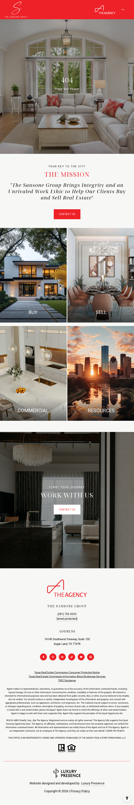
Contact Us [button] (67, 214)
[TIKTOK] (71, 656)
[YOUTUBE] (81, 656)
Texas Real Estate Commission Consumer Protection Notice (67, 672)
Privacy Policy (80, 791)
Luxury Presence (93, 783)
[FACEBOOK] (43, 656)
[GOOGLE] (90, 656)
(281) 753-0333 (67, 614)
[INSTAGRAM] (52, 656)
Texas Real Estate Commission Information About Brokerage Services (67, 676)
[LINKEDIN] (62, 656)
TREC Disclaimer (67, 680)
